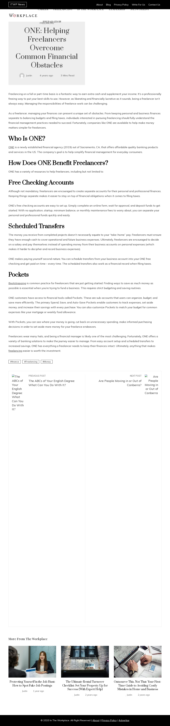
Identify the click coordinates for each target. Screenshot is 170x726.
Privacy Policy (109, 720)
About (95, 720)
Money (47, 361)
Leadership (117, 9)
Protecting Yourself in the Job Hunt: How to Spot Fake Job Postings (32, 683)
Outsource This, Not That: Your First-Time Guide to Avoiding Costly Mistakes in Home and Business (137, 685)
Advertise (124, 720)
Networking (140, 9)
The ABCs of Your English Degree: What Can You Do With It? (52, 380)
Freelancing (62, 9)
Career (43, 9)
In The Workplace (90, 9)
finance (15, 361)
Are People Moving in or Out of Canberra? (120, 380)
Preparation (52, 21)
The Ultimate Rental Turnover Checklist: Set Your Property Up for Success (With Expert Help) (85, 685)
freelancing (15, 350)
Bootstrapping (17, 283)
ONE (11, 147)
